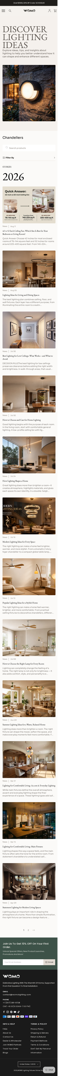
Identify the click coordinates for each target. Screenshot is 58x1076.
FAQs (5, 1029)
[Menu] (3, 10)
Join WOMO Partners (12, 1045)
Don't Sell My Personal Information (41, 1050)
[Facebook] (4, 1012)
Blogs (5, 1052)
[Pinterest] (11, 1012)
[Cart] (55, 11)
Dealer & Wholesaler (12, 1041)
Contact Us (8, 1037)
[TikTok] (18, 1012)
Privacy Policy (37, 1029)
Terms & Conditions (40, 1045)
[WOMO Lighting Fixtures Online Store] (29, 11)
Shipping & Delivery (40, 1033)
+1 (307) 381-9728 (11, 1002)
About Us (7, 1033)
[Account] (49, 11)
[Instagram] (7, 1012)
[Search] (10, 11)
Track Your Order (10, 1048)
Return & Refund (38, 1037)
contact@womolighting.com (17, 994)
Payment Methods (39, 1041)
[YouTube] (15, 1012)
